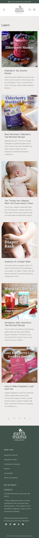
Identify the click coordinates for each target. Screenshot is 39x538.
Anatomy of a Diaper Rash (17, 261)
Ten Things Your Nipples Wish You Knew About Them (19, 201)
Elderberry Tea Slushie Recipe (16, 71)
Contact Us (8, 489)
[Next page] (30, 418)
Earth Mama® (16, 536)
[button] (4, 10)
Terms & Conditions (11, 478)
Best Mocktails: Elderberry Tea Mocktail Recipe (18, 135)
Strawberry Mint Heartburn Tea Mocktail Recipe (18, 323)
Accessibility (8, 473)
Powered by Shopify (26, 536)
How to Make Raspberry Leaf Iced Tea (19, 387)
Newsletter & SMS (10, 459)
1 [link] (8, 418)
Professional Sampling (12, 464)
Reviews (7, 468)
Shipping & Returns (11, 455)
